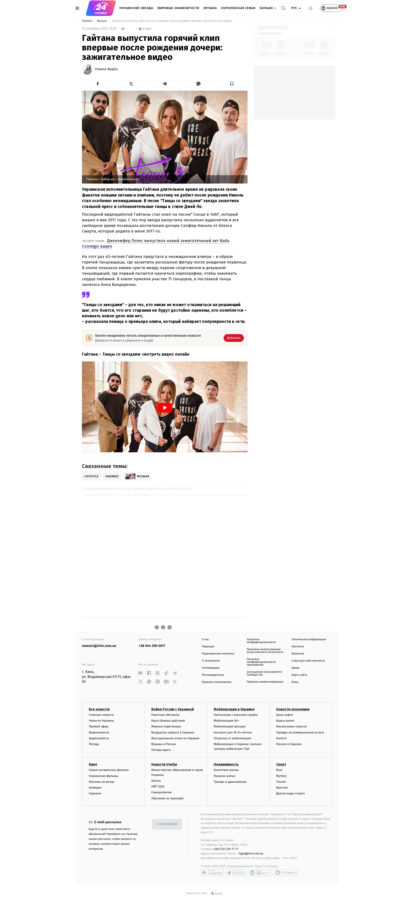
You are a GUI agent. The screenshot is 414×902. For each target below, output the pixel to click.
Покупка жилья (224, 776)
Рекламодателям (213, 675)
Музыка (210, 8)
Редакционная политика (218, 653)
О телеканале (211, 660)
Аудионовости (99, 738)
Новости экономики (292, 709)
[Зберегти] (232, 83)
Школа (156, 781)
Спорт (281, 764)
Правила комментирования (265, 681)
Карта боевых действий (168, 720)
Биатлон (282, 787)
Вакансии (298, 653)
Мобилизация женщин (230, 726)
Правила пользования (216, 682)
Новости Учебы (164, 764)
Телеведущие (211, 667)
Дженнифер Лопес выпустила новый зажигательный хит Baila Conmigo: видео (155, 243)
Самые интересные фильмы (109, 770)
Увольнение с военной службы (236, 715)
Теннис (281, 782)
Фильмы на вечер (101, 782)
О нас (205, 639)
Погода (94, 744)
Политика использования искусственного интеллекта (265, 651)
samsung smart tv (286, 872)
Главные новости (101, 715)
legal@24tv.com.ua (251, 853)
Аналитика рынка (226, 770)
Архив (296, 667)
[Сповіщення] (310, 8)
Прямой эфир (98, 726)
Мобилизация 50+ (226, 720)
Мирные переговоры (166, 726)
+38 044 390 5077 (152, 646)
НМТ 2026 (158, 786)
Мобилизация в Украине (234, 709)
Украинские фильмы (103, 776)
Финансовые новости (291, 726)
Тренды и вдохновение (230, 782)
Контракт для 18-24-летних (233, 732)
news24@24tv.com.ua (99, 646)
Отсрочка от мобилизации (232, 738)
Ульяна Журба (106, 69)
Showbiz (87, 21)
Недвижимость (226, 764)
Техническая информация (309, 639)
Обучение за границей (167, 798)
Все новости (99, 709)
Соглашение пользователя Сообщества (264, 673)
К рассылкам (167, 824)
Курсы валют (285, 720)
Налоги (281, 738)
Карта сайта (299, 675)
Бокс (279, 770)
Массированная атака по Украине (175, 738)
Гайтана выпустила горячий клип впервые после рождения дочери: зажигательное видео (171, 21)
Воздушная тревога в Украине (172, 732)
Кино (93, 764)
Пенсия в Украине (289, 744)
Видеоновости (99, 732)
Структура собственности (308, 660)
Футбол (281, 776)
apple (236, 872)
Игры (295, 682)
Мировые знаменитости (178, 8)
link (140, 673)
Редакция (208, 646)
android (212, 872)
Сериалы (95, 793)
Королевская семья (238, 8)
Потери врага (161, 750)
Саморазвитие (161, 792)
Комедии (95, 787)
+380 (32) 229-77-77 (225, 849)
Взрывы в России (163, 744)
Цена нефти (284, 715)
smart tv (260, 872)
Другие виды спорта (290, 793)
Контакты (298, 646)
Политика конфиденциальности (261, 641)
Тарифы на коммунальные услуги (300, 732)
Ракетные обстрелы (165, 715)
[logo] (101, 8)
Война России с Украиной (172, 709)
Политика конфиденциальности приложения (261, 662)
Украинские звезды (136, 8)
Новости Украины (101, 720)
